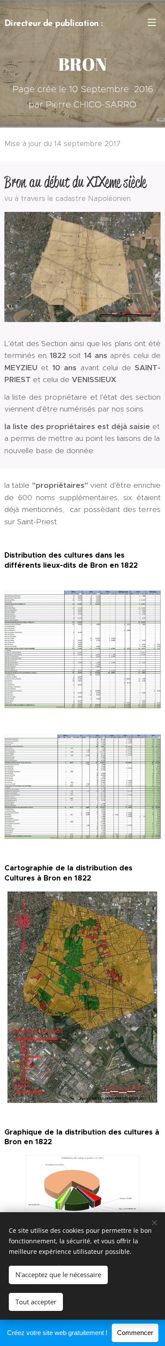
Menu (152, 22)
